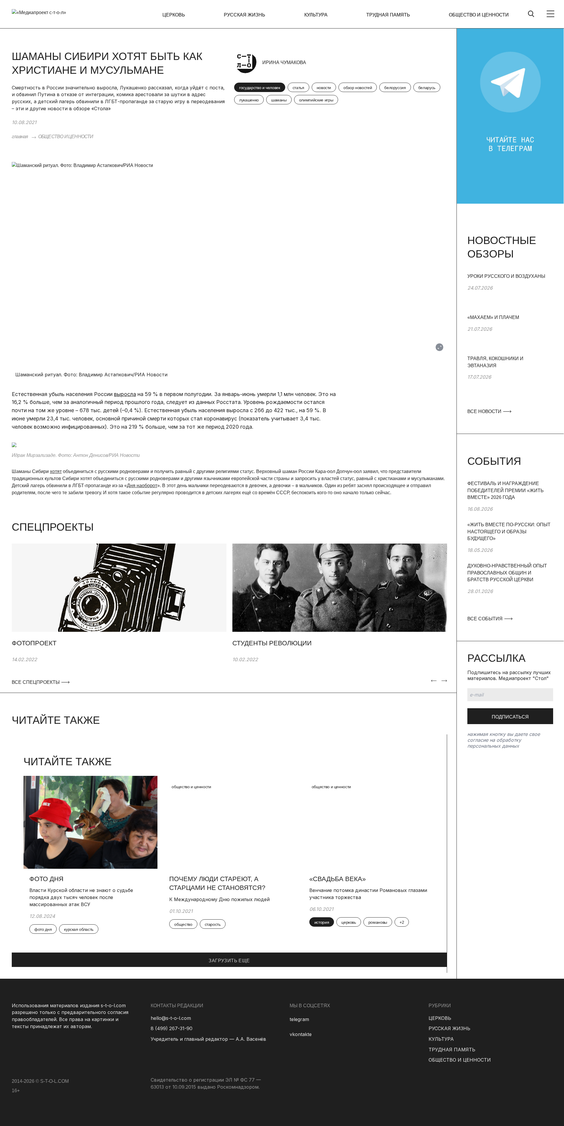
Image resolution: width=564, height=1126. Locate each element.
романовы (377, 922)
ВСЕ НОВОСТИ (485, 411)
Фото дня (46, 879)
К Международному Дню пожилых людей (219, 899)
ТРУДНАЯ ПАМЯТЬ (388, 14)
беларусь (426, 87)
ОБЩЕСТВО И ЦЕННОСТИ (479, 14)
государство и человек (259, 87)
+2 (402, 922)
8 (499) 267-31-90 (171, 1028)
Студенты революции (272, 643)
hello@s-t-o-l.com (171, 1018)
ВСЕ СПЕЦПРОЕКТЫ (35, 682)
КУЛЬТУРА (316, 14)
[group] (510, 293)
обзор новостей (357, 87)
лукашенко (249, 100)
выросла (125, 394)
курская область (78, 929)
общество (183, 924)
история (321, 922)
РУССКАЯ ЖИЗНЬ (244, 14)
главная (20, 136)
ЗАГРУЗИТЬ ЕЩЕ (229, 960)
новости (324, 87)
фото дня (43, 929)
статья (298, 87)
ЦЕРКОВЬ (173, 14)
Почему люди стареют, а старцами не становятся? (217, 883)
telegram (299, 1019)
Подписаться (510, 716)
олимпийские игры (316, 100)
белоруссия (395, 87)
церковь (348, 922)
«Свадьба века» (337, 879)
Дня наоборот (142, 485)
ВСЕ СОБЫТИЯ (485, 618)
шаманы (279, 100)
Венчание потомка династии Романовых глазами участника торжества (368, 893)
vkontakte (301, 1034)
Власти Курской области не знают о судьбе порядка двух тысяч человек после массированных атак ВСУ (81, 897)
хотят (56, 471)
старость (213, 924)
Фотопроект (34, 643)
